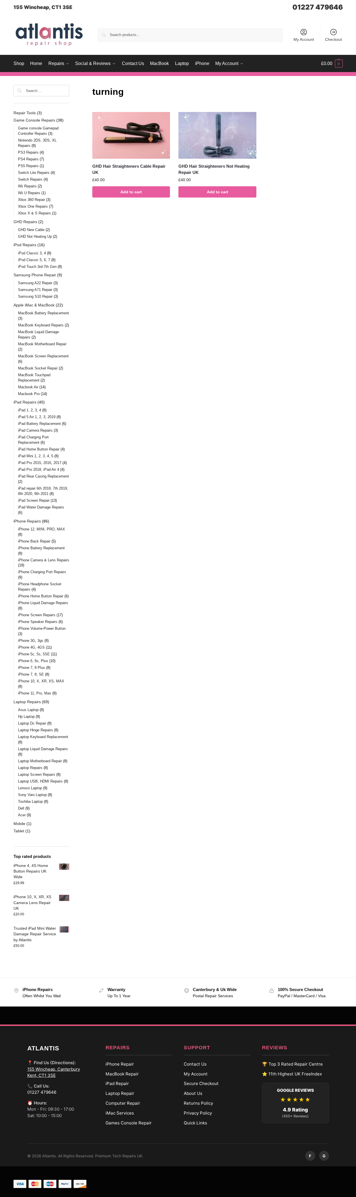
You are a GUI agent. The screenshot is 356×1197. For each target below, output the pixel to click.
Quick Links (195, 1123)
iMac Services (120, 1113)
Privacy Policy (198, 1113)
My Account (304, 39)
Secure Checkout (201, 1083)
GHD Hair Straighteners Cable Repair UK (128, 169)
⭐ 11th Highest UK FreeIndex (292, 1074)
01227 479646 (317, 7)
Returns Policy (198, 1103)
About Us (193, 1093)
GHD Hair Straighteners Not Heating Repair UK (214, 169)
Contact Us (195, 1064)
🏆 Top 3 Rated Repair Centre (292, 1064)
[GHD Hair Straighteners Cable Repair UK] (131, 135)
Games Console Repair (129, 1123)
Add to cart (131, 192)
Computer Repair (123, 1103)
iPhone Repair (120, 1064)
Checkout (333, 39)
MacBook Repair (122, 1074)
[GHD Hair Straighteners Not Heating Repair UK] (217, 135)
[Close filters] (71, 88)
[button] (332, 63)
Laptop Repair (120, 1093)
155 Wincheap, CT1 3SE (43, 7)
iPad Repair (117, 1083)
